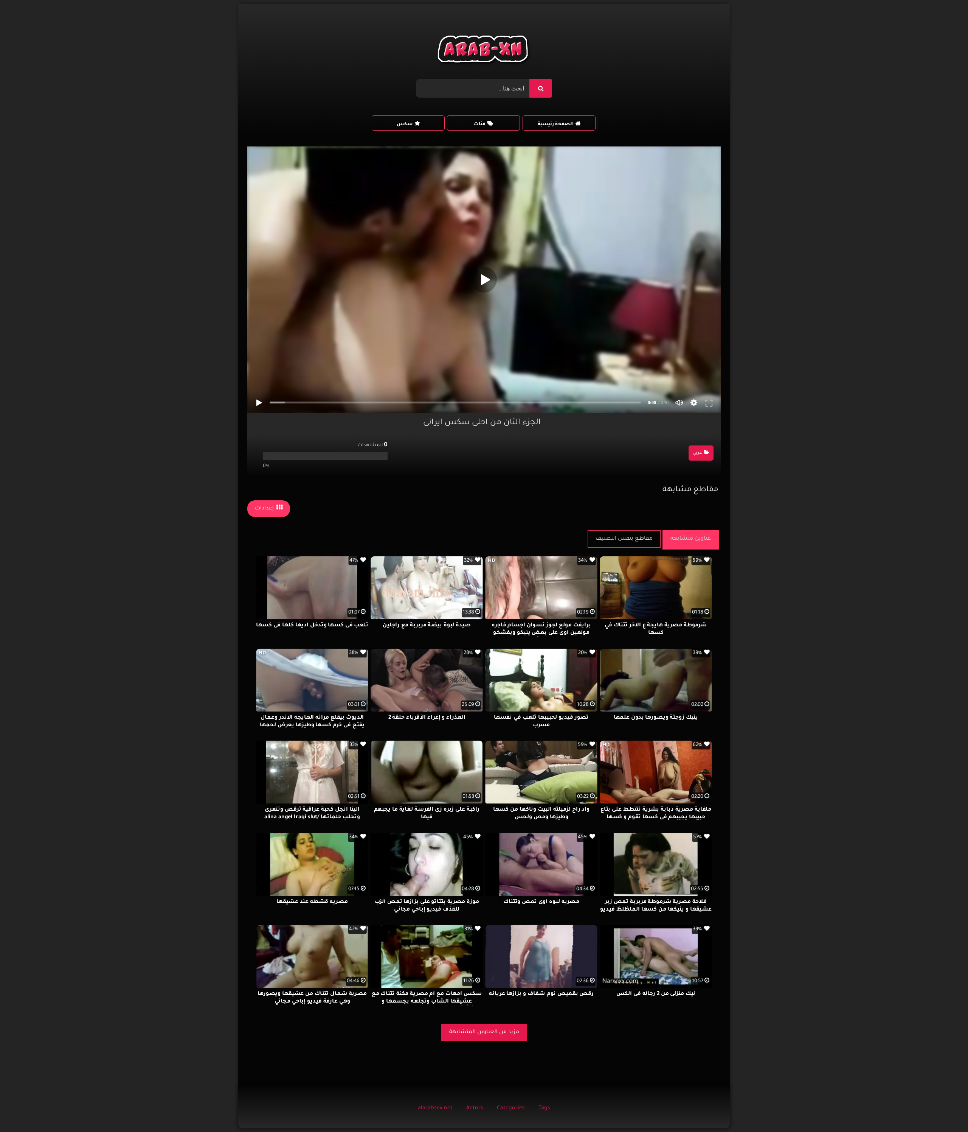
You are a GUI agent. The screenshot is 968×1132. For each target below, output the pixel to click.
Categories (511, 1109)
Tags (544, 1109)
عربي (697, 453)
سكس (405, 124)
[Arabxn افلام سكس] (484, 51)
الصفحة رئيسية (556, 124)
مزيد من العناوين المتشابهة (484, 1032)
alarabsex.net (435, 1109)
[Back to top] (944, 1109)
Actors (474, 1109)
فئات (480, 124)
